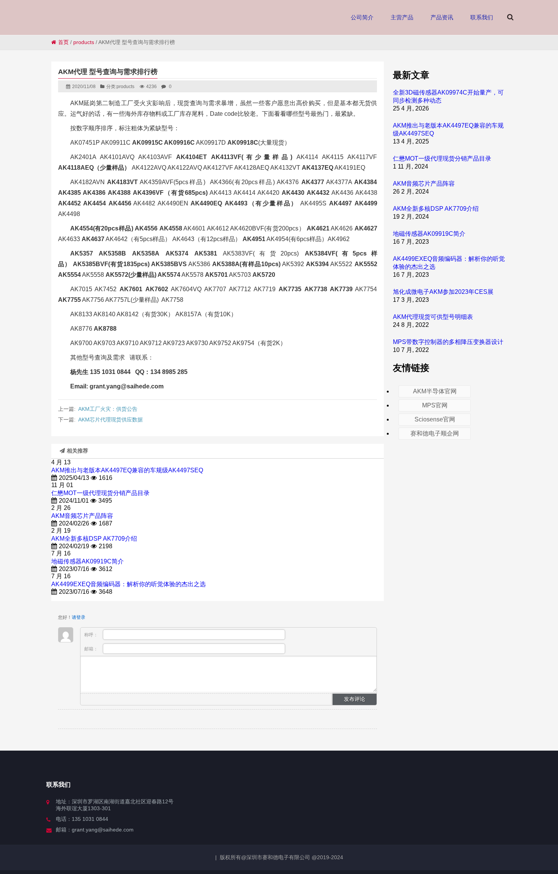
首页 (63, 42)
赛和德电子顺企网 (434, 433)
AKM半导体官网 (435, 391)
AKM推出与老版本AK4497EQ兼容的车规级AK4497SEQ (127, 470)
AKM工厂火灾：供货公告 (107, 409)
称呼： (91, 634)
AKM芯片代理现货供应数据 (110, 419)
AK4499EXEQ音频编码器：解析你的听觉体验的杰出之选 (128, 584)
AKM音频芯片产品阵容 (82, 516)
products (83, 42)
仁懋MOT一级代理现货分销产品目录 (100, 493)
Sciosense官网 (435, 419)
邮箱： (91, 649)
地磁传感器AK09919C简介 (87, 561)
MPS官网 (435, 405)
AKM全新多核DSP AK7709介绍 (94, 538)
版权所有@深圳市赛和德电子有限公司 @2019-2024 (281, 857)
